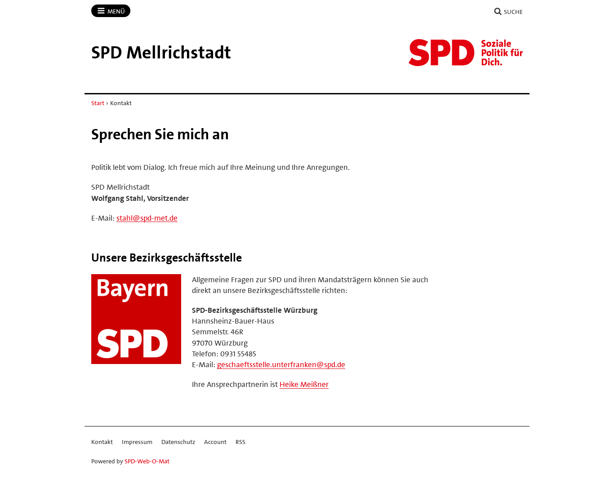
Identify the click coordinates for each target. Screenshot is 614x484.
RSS (240, 442)
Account (215, 442)
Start (97, 103)
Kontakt (102, 442)
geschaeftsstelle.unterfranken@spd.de (281, 364)
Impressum (137, 442)
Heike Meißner (304, 384)
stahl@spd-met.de (147, 218)
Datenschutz (178, 442)
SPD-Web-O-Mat (147, 461)
